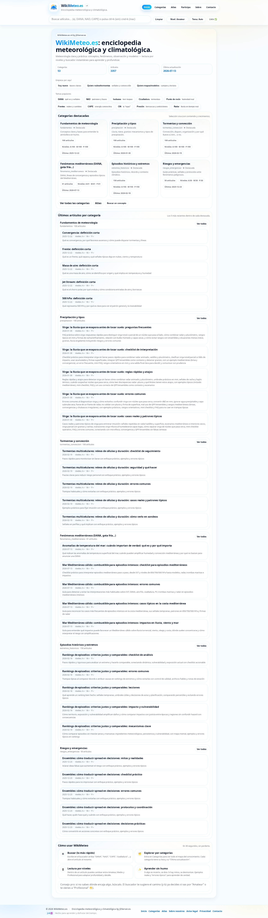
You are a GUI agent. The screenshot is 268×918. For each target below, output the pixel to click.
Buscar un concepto (116, 203)
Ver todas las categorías (74, 203)
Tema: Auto (197, 19)
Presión (152, 106)
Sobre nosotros (177, 911)
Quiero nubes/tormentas (109, 85)
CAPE (100, 106)
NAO (96, 99)
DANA (69, 99)
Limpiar (159, 19)
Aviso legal (192, 911)
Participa (185, 7)
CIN (124, 106)
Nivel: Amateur (177, 19)
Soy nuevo (69, 85)
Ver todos (201, 223)
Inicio (147, 7)
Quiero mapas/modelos (156, 85)
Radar (186, 106)
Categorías (160, 7)
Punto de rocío (180, 99)
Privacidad (205, 911)
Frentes (70, 106)
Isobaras (123, 99)
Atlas (173, 7)
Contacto (211, 7)
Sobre (198, 7)
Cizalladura (149, 99)
